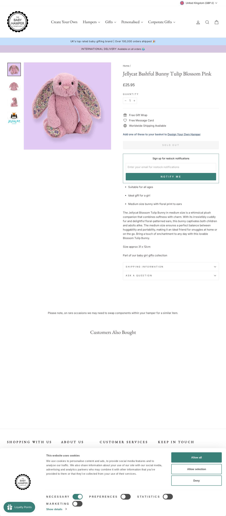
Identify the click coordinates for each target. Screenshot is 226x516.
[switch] (126, 497)
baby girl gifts (145, 255)
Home (126, 65)
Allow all (196, 457)
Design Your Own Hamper (184, 134)
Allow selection (196, 468)
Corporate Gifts (160, 21)
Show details (54, 509)
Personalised (130, 21)
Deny (196, 480)
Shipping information (145, 266)
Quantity (131, 94)
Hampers (90, 21)
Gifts (109, 21)
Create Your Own (64, 21)
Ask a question (139, 275)
